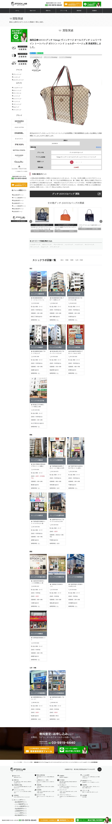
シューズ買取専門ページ (19, 206)
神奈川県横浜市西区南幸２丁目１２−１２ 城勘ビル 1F (38, 465)
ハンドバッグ (16, 96)
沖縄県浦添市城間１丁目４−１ (57, 698)
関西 (71, 260)
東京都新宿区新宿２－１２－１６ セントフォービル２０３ (38, 299)
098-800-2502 (35, 702)
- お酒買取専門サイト (20, 811)
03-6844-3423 (54, 303)
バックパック (16, 101)
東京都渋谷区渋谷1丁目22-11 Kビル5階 (75, 299)
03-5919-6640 (35, 303)
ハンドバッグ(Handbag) (65, 57)
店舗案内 (94, 10)
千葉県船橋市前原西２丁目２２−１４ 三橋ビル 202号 (57, 467)
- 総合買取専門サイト (20, 802)
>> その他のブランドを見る (21, 171)
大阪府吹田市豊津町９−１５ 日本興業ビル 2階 (37, 582)
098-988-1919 (54, 702)
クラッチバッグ (17, 109)
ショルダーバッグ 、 (36, 244)
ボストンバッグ (17, 90)
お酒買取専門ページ (18, 203)
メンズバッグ (16, 77)
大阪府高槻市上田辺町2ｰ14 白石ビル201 (75, 585)
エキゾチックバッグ (18, 80)
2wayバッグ (16, 107)
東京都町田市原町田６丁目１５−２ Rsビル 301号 (75, 352)
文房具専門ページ (17, 211)
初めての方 (33, 10)
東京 (62, 260)
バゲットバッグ (17, 104)
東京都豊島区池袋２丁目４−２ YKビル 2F (38, 352)
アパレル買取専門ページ (19, 197)
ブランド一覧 (63, 10)
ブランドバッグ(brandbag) (50, 57)
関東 (67, 260)
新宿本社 (98, 147)
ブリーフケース (17, 93)
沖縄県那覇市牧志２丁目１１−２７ (38, 698)
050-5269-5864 (36, 410)
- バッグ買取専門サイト (21, 804)
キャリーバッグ (17, 98)
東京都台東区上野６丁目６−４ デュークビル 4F (57, 352)
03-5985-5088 (35, 356)
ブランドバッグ (17, 74)
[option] (42, 219)
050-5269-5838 (73, 356)
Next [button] (101, 221)
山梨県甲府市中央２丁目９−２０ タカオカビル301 (57, 520)
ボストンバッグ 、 (47, 244)
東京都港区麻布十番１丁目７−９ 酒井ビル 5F (57, 299)
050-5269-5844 (73, 471)
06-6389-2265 (35, 586)
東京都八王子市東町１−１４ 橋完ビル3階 (37, 405)
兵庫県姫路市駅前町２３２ (38, 638)
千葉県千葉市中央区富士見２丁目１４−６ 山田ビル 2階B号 (75, 467)
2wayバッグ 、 (45, 246)
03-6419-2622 (73, 303)
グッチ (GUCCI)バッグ (36, 57)
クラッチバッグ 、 (55, 246)
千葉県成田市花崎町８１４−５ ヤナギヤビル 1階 (38, 522)
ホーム (17, 10)
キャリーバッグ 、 (90, 244)
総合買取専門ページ (18, 195)
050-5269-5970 (54, 471)
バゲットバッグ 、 (35, 246)
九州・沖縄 (79, 260)
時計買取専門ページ (18, 208)
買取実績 (79, 10)
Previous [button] (30, 221)
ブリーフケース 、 (59, 244)
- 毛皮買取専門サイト (20, 808)
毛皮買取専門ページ (18, 200)
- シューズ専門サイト (20, 813)
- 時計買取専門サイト (20, 815)
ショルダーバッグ (17, 87)
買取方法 (48, 10)
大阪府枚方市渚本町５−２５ (56, 585)
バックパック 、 (80, 244)
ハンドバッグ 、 (70, 244)
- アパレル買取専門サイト (21, 806)
